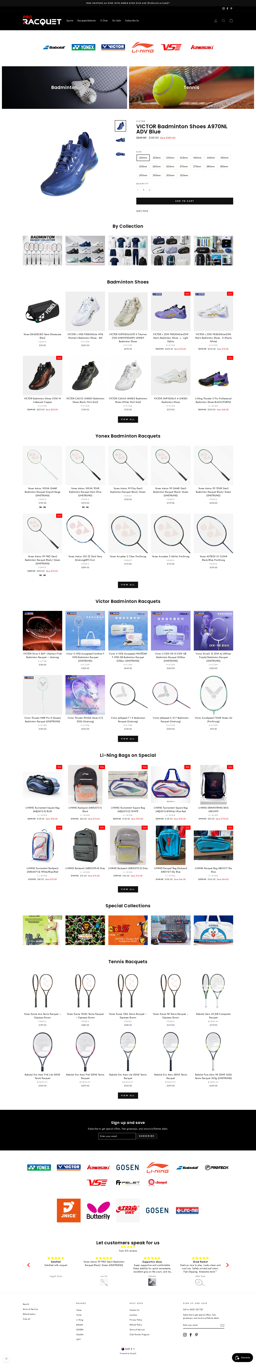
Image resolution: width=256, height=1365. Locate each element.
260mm (157, 166)
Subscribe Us (132, 20)
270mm (184, 166)
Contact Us (134, 1310)
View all (128, 419)
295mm (157, 175)
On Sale (116, 20)
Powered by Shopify (128, 1353)
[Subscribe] (222, 1325)
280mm (211, 166)
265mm (170, 166)
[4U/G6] (44, 507)
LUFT (78, 1339)
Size (139, 151)
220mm (143, 157)
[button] (29, 1265)
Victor (140, 121)
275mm (197, 166)
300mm (170, 175)
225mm (157, 157)
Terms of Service (30, 1309)
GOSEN (80, 1329)
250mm (224, 157)
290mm (143, 175)
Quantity (142, 183)
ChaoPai (80, 1334)
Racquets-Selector (86, 20)
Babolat (79, 1324)
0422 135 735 (196, 1309)
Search (26, 1304)
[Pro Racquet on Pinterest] (196, 1335)
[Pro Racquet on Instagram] (185, 1335)
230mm (170, 157)
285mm (224, 166)
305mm (184, 175)
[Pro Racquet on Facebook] (190, 1335)
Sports (70, 20)
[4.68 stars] (128, 1247)
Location (133, 1314)
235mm (184, 157)
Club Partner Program (139, 1334)
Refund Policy (136, 1324)
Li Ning (79, 1319)
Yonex (79, 1310)
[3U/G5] (40, 507)
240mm (197, 157)
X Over (104, 20)
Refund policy (29, 1314)
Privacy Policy (136, 1319)
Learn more (142, 210)
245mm (211, 157)
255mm (143, 166)
